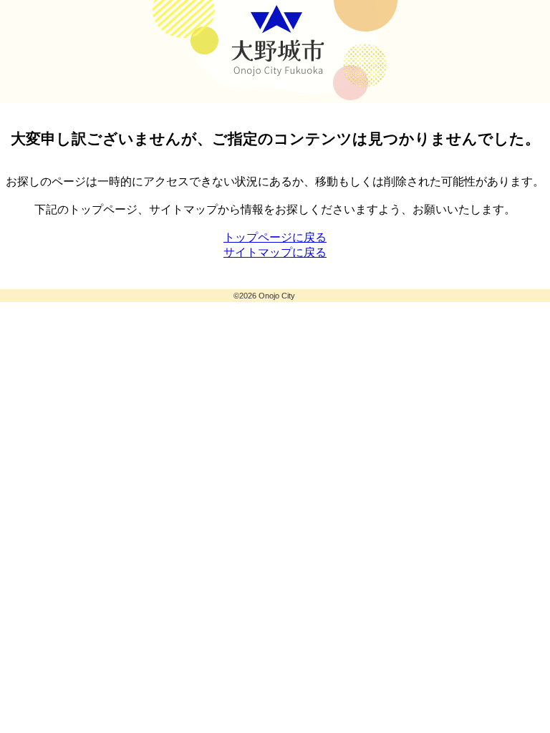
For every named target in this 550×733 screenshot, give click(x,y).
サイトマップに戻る (275, 252)
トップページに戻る (275, 237)
